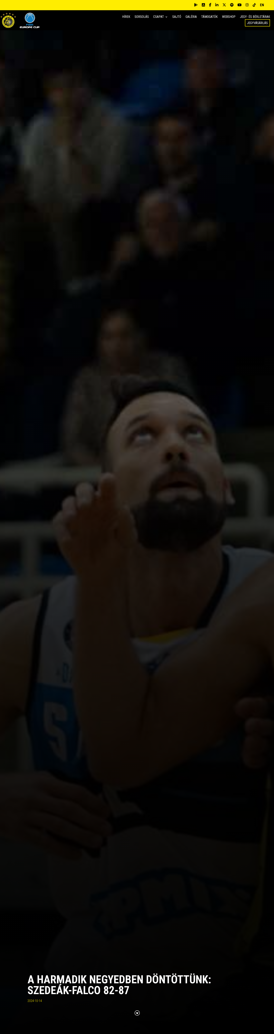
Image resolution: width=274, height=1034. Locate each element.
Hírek (126, 17)
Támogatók (209, 17)
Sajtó (176, 17)
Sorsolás (142, 17)
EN (262, 5)
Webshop (228, 17)
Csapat (158, 17)
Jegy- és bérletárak (255, 17)
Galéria (191, 17)
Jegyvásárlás (257, 23)
